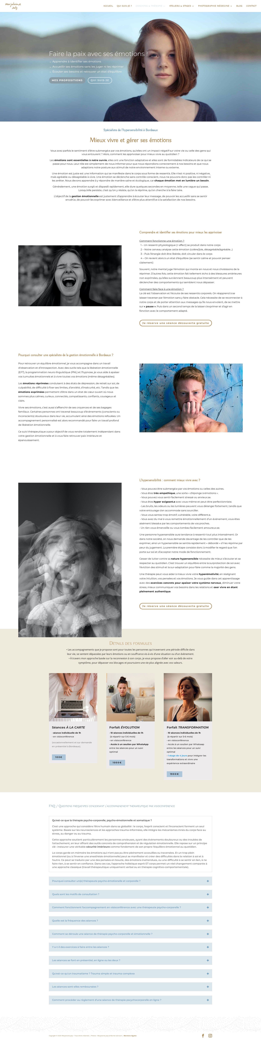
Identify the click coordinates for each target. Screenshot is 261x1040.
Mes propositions (67, 80)
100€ (58, 757)
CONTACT (251, 6)
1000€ (117, 762)
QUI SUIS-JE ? (124, 6)
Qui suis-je (100, 80)
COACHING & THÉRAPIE (149, 6)
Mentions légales (130, 1036)
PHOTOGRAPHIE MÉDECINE (213, 6)
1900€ (174, 774)
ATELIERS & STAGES (180, 6)
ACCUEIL (108, 6)
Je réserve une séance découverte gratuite (175, 323)
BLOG (239, 6)
